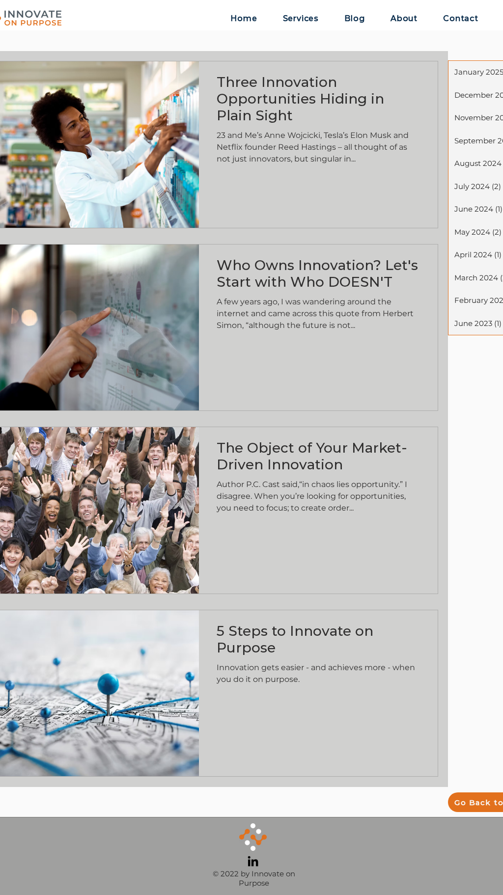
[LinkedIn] (253, 861)
